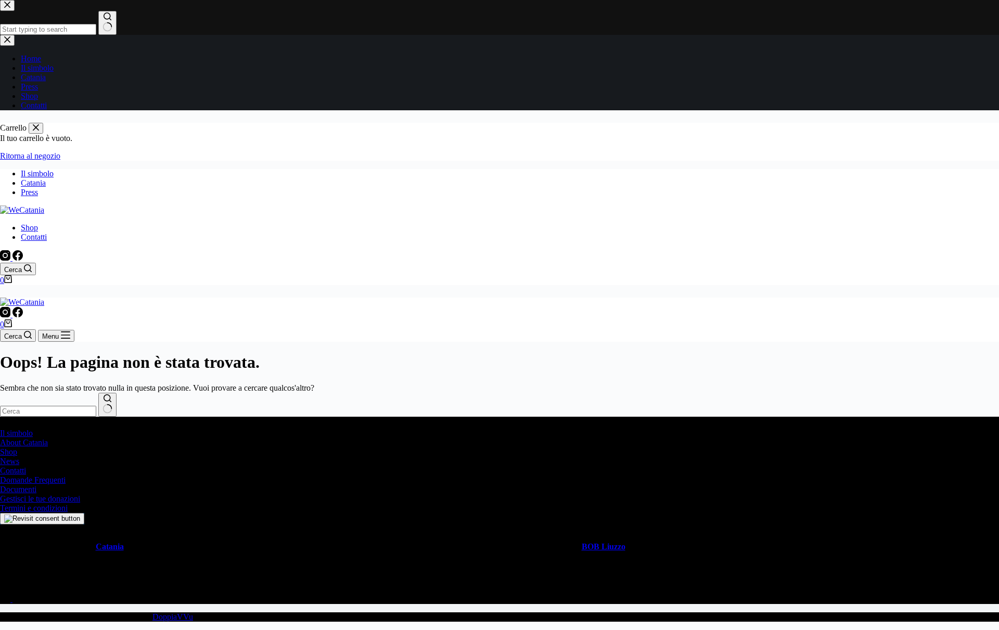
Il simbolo (37, 173)
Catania (33, 182)
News (9, 461)
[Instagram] (6, 257)
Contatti (34, 237)
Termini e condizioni (34, 508)
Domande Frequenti (33, 479)
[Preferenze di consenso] (42, 518)
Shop (29, 227)
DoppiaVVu (172, 616)
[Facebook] (17, 257)
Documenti (18, 489)
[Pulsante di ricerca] (107, 405)
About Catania (24, 442)
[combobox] (48, 411)
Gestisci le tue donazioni (40, 498)
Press (29, 192)
